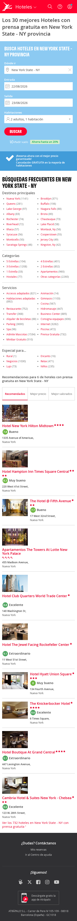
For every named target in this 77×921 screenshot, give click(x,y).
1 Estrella (12, 271)
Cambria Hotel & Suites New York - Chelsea (36, 798)
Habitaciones (13, 112)
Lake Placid (47, 224)
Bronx (44, 214)
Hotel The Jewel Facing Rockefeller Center (35, 645)
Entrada (9, 79)
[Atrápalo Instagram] (47, 882)
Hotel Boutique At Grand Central (28, 752)
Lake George (14, 208)
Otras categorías (51, 276)
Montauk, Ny (48, 229)
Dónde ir (10, 63)
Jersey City (47, 239)
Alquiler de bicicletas (18, 319)
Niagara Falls (48, 208)
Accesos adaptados (18, 293)
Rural (9, 356)
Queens (11, 203)
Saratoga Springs (16, 244)
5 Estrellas (12, 261)
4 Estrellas (47, 261)
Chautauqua (48, 219)
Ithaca (10, 229)
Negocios (12, 361)
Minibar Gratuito (16, 339)
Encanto (45, 356)
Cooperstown (48, 234)
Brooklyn (46, 198)
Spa (8, 329)
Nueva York (13, 198)
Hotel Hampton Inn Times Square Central (35, 472)
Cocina (45, 303)
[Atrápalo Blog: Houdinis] (20, 882)
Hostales (11, 276)
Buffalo (45, 203)
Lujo (8, 366)
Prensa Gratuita (50, 334)
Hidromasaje (48, 308)
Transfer (11, 313)
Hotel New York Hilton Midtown (27, 426)
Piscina (45, 329)
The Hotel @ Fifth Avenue (50, 501)
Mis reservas (38, 849)
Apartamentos (49, 271)
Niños (44, 366)
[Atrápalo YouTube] (56, 882)
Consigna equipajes (52, 319)
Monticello (12, 239)
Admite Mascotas (16, 334)
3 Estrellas (12, 266)
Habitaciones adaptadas (20, 298)
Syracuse (11, 234)
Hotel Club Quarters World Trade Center (34, 596)
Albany (10, 214)
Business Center (50, 313)
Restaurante (13, 308)
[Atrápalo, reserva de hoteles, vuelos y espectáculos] (7, 6)
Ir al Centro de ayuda (38, 855)
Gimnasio (46, 298)
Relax (44, 361)
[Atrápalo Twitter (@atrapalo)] (29, 882)
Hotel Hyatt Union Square (51, 674)
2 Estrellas (47, 266)
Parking (10, 324)
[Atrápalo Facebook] (38, 882)
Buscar (16, 131)
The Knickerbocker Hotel (50, 704)
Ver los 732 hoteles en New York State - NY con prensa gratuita (35, 825)
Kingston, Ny (48, 244)
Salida (8, 96)
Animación (47, 293)
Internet (45, 324)
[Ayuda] (59, 6)
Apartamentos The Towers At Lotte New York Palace (34, 552)
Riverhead (12, 224)
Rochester (12, 219)
